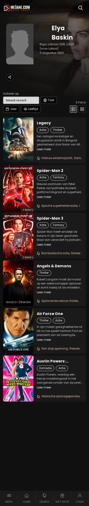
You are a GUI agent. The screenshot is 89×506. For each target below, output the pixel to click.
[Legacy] (18, 140)
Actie (42, 130)
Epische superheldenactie (59, 206)
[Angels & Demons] (18, 283)
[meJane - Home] (16, 8)
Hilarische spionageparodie (61, 396)
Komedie (45, 368)
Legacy (44, 123)
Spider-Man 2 (50, 170)
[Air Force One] (18, 331)
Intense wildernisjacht (57, 158)
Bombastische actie (55, 253)
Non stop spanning (55, 349)
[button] (9, 498)
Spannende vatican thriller (60, 301)
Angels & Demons (54, 266)
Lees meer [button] (44, 149)
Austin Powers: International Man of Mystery (57, 361)
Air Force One (50, 313)
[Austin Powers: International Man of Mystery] (18, 378)
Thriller (57, 130)
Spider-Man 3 (50, 218)
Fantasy (58, 177)
